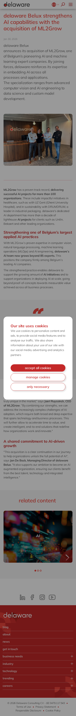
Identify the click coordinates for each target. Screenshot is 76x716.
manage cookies (38, 377)
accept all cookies (38, 368)
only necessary (38, 387)
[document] (38, 358)
